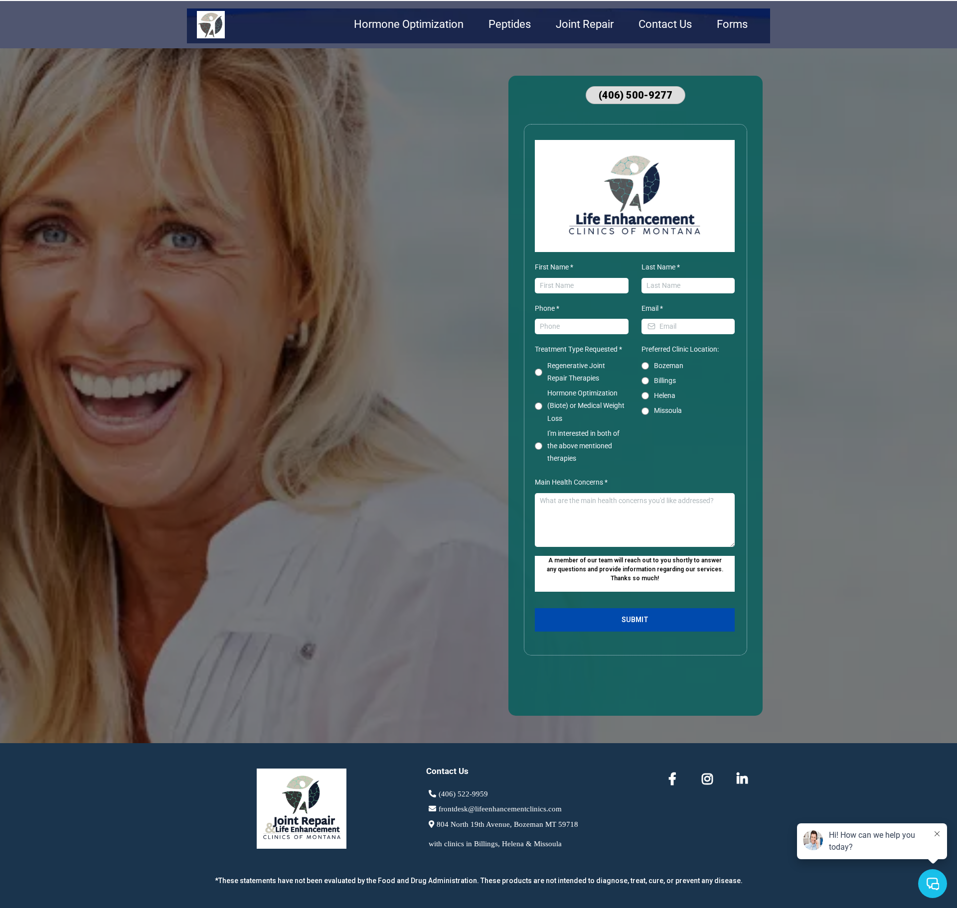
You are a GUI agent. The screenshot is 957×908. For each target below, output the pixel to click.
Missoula (668, 410)
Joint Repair (585, 24)
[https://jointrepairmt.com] (211, 24)
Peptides (509, 24)
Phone (547, 308)
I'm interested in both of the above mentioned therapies (583, 445)
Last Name (660, 267)
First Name (554, 267)
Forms (732, 24)
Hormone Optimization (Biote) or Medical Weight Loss (586, 405)
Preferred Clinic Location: (680, 349)
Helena (664, 395)
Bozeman (668, 366)
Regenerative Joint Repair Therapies (576, 372)
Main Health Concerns (571, 482)
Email (652, 308)
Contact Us (665, 24)
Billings (665, 381)
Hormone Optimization (409, 24)
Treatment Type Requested (578, 349)
